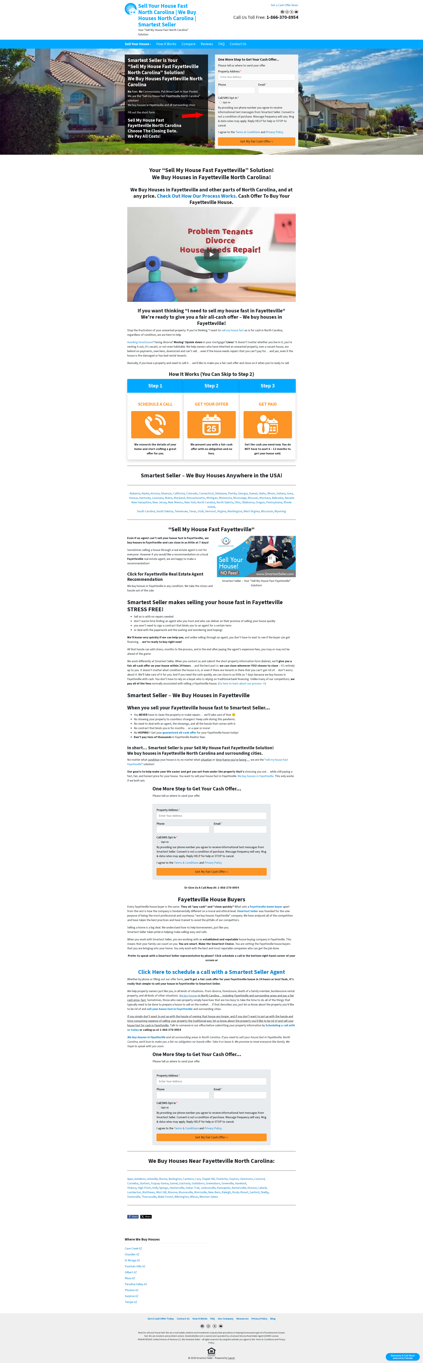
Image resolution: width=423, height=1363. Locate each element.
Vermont (210, 511)
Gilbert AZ (131, 1272)
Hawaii (253, 493)
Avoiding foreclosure (140, 342)
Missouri (253, 498)
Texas (192, 511)
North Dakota (224, 502)
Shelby (265, 1192)
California (179, 493)
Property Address (229, 71)
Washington (235, 511)
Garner (174, 1183)
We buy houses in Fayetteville (255, 776)
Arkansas (166, 493)
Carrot (231, 1358)
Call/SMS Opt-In (228, 98)
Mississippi (239, 498)
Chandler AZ (132, 1254)
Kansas (133, 498)
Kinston (252, 1188)
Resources (242, 1319)
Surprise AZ (131, 1296)
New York (190, 502)
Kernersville (239, 1188)
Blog (272, 1319)
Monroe (172, 1192)
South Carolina (146, 511)
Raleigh (226, 1192)
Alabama (135, 493)
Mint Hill (161, 1192)
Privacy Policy (274, 132)
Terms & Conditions (247, 132)
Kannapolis (223, 1188)
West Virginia (252, 511)
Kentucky (145, 498)
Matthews (148, 1192)
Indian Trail (192, 1188)
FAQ (221, 44)
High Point (144, 1188)
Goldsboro (198, 1183)
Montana (264, 498)
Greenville (228, 1183)
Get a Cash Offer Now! (284, 5)
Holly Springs (160, 1188)
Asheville (152, 1179)
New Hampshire (141, 502)
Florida (232, 493)
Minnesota (225, 498)
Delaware (221, 493)
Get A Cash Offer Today (161, 1319)
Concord (259, 1179)
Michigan (211, 498)
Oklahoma (248, 502)
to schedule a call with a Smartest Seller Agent (211, 972)
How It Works (166, 44)
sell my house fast (232, 330)
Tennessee (181, 511)
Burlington (175, 1179)
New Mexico (175, 502)
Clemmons (246, 1179)
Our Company (225, 1319)
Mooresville (186, 1192)
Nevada (289, 498)
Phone (222, 85)
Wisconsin (267, 511)
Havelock (240, 1183)
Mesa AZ (130, 1278)
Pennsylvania (274, 502)
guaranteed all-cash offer (179, 733)
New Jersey (159, 502)
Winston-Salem (208, 1197)
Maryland (179, 498)
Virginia (221, 511)
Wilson (194, 1197)
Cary (197, 1179)
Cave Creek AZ (133, 1248)
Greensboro (213, 1183)
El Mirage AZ (132, 1260)
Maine (168, 498)
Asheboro (140, 1179)
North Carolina (206, 502)
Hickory (131, 1188)
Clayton (233, 1179)
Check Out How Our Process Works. (197, 196)
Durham (145, 1183)
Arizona (155, 493)
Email (262, 85)
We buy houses (188, 996)
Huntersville (177, 1188)
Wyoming (280, 511)
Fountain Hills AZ (135, 1266)
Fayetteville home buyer (266, 907)
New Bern (214, 1192)
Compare (188, 44)
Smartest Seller (247, 911)
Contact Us (238, 44)
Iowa (290, 493)
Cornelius (133, 1183)
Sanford (254, 1192)
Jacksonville (208, 1188)
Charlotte (222, 1179)
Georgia (243, 493)
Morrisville (200, 1192)
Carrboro (188, 1179)
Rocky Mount (240, 1192)
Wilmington (181, 1197)
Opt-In (226, 102)
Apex (130, 1179)
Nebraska (277, 498)
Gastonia (184, 1183)
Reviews (207, 44)
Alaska (145, 493)
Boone (163, 1179)
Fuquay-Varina (160, 1183)
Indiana (281, 493)
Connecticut (206, 493)
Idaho (262, 493)
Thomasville (148, 1197)
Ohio (237, 502)
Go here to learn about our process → (242, 684)
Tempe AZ (131, 1302)
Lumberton (134, 1192)
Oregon (260, 502)
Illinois (271, 493)
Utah (201, 511)
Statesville (133, 1197)
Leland (262, 1188)
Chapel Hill (208, 1179)
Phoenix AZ (131, 1290)
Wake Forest (165, 1197)
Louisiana (158, 498)
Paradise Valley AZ (136, 1284)
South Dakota (164, 511)
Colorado (192, 493)
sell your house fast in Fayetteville (170, 1009)
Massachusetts (195, 498)
